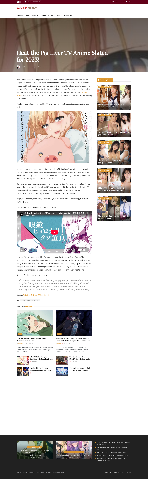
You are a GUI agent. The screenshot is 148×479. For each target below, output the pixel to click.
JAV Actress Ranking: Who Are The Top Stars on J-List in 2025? (112, 105)
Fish (24, 67)
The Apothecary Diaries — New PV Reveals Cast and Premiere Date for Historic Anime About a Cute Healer (79, 360)
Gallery (35, 15)
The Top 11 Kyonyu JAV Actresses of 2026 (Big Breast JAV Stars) (113, 133)
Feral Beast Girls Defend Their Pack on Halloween (112, 455)
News (28, 15)
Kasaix (59, 343)
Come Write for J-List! (125, 2)
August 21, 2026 (74, 457)
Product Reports (47, 15)
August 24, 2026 (35, 457)
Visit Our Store (114, 2)
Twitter (115, 472)
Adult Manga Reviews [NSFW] (74, 452)
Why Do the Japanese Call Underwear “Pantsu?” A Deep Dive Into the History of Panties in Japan (34, 452)
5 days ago (34, 373)
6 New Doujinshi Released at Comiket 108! (74, 455)
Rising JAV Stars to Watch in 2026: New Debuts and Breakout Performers (112, 189)
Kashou (20, 343)
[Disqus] (54, 405)
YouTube (128, 472)
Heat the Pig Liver (33, 300)
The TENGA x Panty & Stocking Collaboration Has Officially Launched (40, 359)
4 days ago (74, 362)
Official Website (44, 295)
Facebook (108, 472)
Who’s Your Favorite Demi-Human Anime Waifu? (112, 452)
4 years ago (32, 67)
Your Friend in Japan (64, 15)
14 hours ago (29, 343)
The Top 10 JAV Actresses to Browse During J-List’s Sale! (111, 161)
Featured (20, 15)
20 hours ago (67, 343)
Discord (122, 472)
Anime (23, 300)
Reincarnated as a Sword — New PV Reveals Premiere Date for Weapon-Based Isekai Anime (73, 339)
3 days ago (34, 362)
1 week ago (74, 373)
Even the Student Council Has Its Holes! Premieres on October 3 (32, 339)
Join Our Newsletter (33, 2)
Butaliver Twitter (30, 295)
